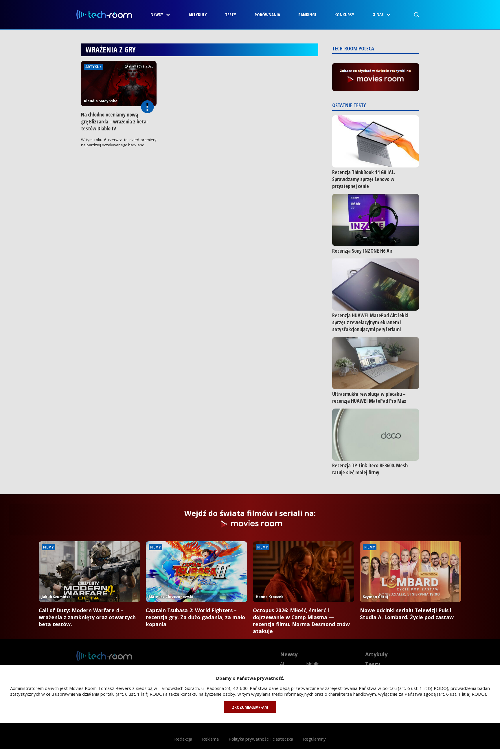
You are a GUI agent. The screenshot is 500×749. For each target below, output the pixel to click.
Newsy (156, 14)
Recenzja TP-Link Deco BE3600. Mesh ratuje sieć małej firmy (370, 469)
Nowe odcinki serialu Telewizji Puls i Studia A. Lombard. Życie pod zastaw (407, 614)
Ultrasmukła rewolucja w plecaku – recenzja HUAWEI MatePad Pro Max (369, 397)
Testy (230, 14)
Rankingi (307, 14)
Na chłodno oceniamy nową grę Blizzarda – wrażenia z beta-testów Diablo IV (114, 121)
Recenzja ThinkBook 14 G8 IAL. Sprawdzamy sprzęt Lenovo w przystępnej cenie (363, 179)
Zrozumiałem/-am (250, 707)
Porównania (267, 14)
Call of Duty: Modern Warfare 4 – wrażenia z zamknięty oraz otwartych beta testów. (87, 617)
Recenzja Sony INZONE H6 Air (362, 250)
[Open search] (416, 14)
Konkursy (344, 14)
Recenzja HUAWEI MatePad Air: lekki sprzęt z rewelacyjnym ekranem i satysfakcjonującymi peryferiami (370, 322)
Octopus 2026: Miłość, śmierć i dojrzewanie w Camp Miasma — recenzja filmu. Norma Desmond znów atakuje (301, 621)
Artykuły (198, 14)
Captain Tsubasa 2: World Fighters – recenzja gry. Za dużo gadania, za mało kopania (195, 617)
